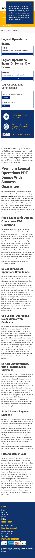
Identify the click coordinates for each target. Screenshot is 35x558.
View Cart (4, 536)
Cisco (5, 13)
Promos (4, 517)
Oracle (5, 17)
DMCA (3, 519)
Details (17, 54)
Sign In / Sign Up (7, 534)
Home (3, 30)
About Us (4, 512)
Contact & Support (7, 525)
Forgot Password (7, 532)
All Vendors (7, 25)
